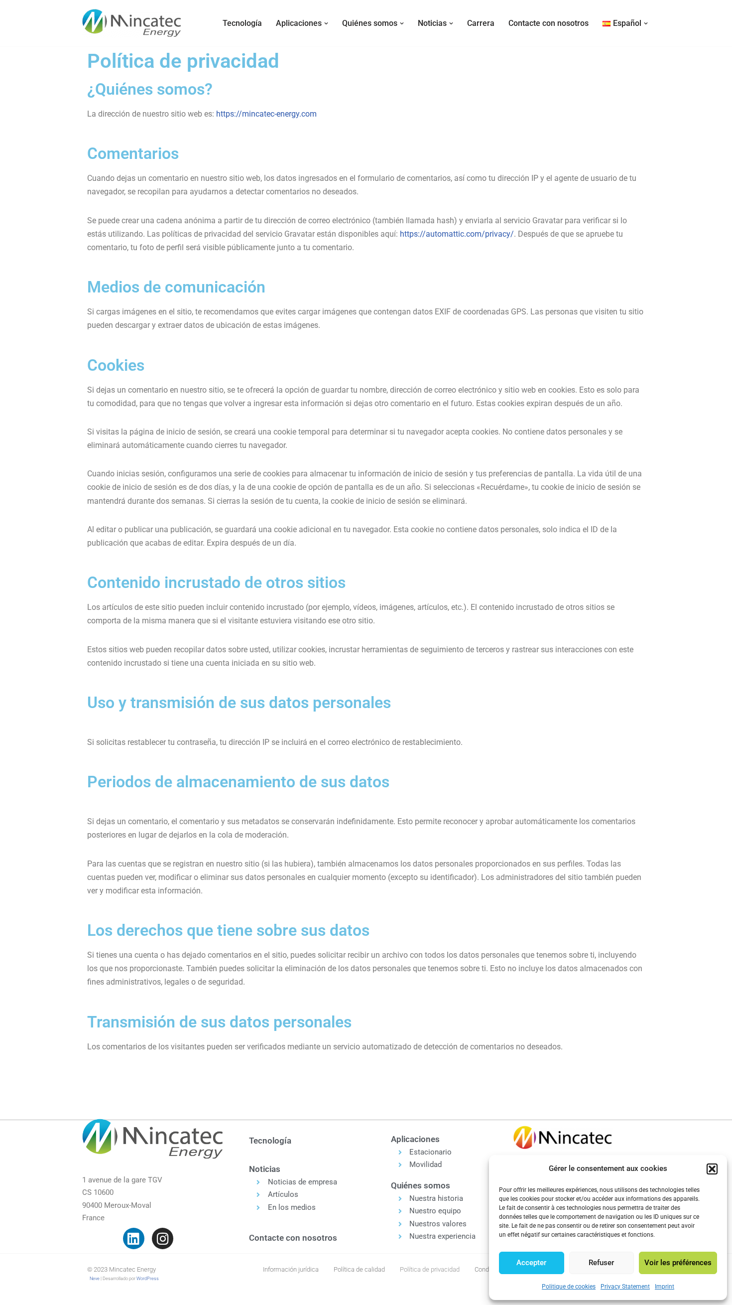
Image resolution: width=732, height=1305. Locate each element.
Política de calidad (359, 1269)
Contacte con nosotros (548, 23)
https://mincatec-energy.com (266, 114)
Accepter (531, 1262)
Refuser (601, 1262)
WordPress (147, 1278)
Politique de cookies (569, 1286)
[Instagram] (162, 1238)
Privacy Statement (625, 1286)
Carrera (480, 23)
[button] (712, 1169)
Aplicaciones (415, 1139)
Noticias (264, 1169)
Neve (95, 1278)
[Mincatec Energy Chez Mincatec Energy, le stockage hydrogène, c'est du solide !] (132, 23)
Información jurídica (291, 1269)
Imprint (664, 1286)
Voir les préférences (678, 1262)
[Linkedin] (133, 1238)
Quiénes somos (420, 1185)
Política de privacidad (430, 1269)
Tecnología (242, 23)
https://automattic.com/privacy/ (457, 234)
